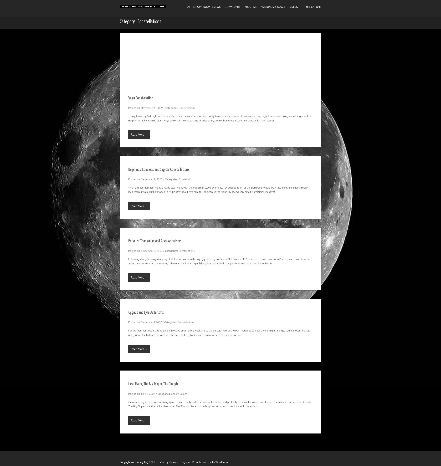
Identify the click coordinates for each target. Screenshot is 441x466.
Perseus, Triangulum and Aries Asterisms (155, 241)
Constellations (187, 107)
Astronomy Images (273, 6)
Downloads (232, 6)
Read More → (139, 134)
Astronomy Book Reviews (204, 6)
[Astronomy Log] (143, 8)
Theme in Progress (179, 462)
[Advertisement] (220, 59)
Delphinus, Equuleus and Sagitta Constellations (158, 170)
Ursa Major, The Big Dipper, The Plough (153, 384)
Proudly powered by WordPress (210, 462)
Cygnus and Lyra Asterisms (146, 313)
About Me (251, 6)
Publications (313, 6)
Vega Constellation (140, 98)
